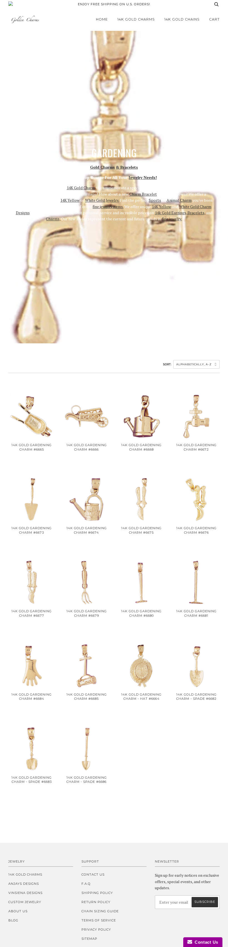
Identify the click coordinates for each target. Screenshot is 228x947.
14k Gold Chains (182, 19)
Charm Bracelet (143, 194)
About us (18, 911)
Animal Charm (179, 200)
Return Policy (95, 902)
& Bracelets (127, 167)
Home (102, 19)
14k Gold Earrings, (171, 212)
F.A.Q (86, 884)
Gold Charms (102, 167)
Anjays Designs (23, 884)
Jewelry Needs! (142, 177)
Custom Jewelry (24, 902)
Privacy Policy (96, 929)
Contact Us (93, 874)
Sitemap (89, 939)
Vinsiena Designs (25, 893)
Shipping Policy (97, 893)
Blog (13, 920)
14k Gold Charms (136, 19)
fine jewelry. (172, 219)
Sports (155, 200)
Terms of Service (98, 920)
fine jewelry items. (108, 206)
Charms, (53, 219)
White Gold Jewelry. (102, 200)
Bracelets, (196, 212)
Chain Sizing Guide (100, 911)
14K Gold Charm (81, 188)
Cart (214, 19)
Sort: (167, 364)
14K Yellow (70, 200)
